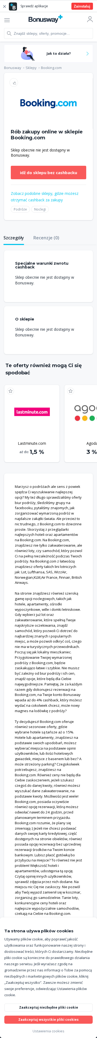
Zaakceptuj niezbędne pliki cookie (48, 1007)
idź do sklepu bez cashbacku (48, 172)
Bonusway (12, 67)
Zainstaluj (82, 6)
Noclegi (40, 209)
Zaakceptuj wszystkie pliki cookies (48, 1019)
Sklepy (31, 67)
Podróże (20, 209)
